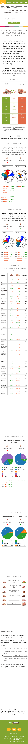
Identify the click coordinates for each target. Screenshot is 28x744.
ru (14, 733)
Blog (21, 2)
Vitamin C (15, 265)
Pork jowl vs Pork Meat (14, 604)
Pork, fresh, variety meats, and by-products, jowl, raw (14, 73)
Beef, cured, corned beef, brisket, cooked (14, 71)
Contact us (14, 736)
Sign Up (15, 2)
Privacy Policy (8, 738)
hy (17, 733)
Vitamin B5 (3, 327)
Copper (3, 310)
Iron (2, 308)
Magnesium (3, 329)
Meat (12, 6)
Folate (2, 344)
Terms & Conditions (18, 738)
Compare (14, 23)
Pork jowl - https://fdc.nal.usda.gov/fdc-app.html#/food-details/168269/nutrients (15, 658)
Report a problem (14, 739)
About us (6, 736)
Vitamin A (3, 371)
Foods (7, 6)
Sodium (3, 294)
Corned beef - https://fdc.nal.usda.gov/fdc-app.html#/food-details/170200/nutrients (15, 651)
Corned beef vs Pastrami (14, 590)
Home (2, 6)
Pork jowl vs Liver (14, 596)
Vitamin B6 (3, 315)
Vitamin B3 (3, 317)
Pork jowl (15, 7)
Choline (3, 313)
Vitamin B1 (3, 301)
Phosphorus (3, 320)
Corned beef (19, 6)
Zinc (2, 296)
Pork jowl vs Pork (14, 600)
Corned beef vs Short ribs (14, 586)
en (11, 733)
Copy (18, 136)
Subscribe (21, 736)
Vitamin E (3, 336)
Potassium (14, 204)
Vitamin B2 (3, 322)
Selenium (3, 288)
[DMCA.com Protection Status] (14, 723)
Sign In (9, 2)
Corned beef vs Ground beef (14, 581)
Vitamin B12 (4, 298)
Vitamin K (3, 341)
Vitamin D (3, 334)
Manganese (3, 339)
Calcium (3, 366)
